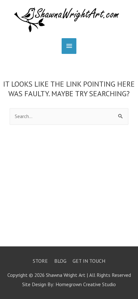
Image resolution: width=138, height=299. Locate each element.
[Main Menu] (69, 46)
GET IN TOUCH (89, 261)
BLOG (60, 261)
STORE (40, 261)
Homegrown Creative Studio (86, 284)
